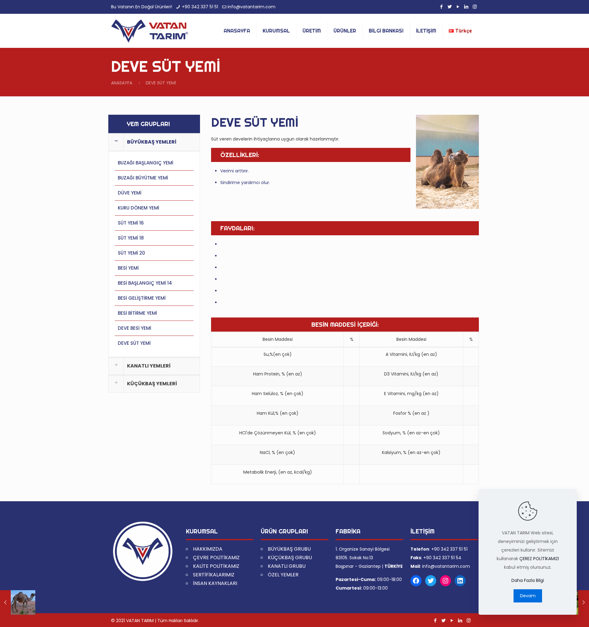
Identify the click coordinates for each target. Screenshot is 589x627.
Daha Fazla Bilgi (527, 580)
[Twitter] (450, 6)
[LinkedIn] (466, 6)
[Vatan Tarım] (149, 31)
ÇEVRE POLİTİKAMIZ (216, 557)
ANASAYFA (121, 83)
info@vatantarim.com (251, 7)
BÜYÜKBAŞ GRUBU (289, 548)
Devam (528, 596)
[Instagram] (475, 6)
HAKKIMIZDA (207, 548)
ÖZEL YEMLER (283, 574)
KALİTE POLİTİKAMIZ (216, 566)
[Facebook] (441, 6)
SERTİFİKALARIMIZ (213, 574)
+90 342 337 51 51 (200, 7)
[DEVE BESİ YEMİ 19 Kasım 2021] (17, 602)
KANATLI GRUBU (287, 566)
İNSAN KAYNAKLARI (215, 583)
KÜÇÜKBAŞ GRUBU (290, 557)
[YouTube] (458, 6)
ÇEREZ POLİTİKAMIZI (539, 559)
